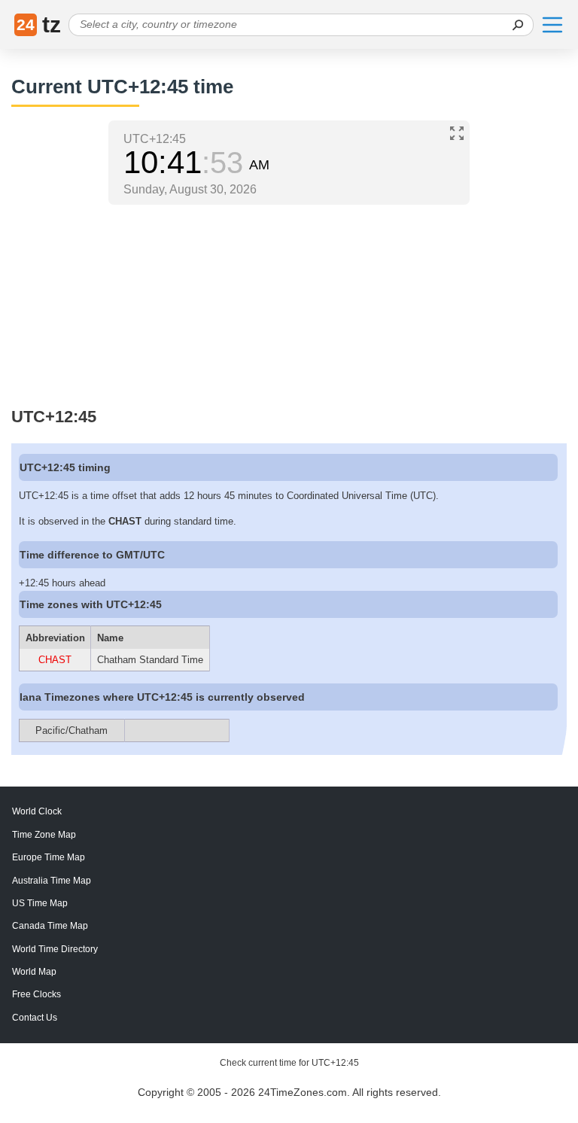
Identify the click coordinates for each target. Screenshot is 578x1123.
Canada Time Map (50, 926)
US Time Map (40, 903)
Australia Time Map (51, 880)
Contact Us (34, 1017)
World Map (34, 971)
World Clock (37, 811)
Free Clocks (36, 994)
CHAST (54, 659)
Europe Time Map (48, 857)
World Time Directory (55, 949)
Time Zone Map (44, 834)
